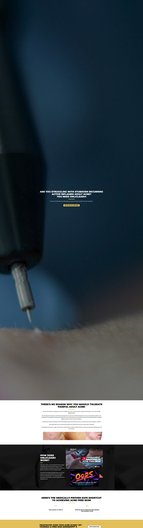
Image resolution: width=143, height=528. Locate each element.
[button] (41, 436)
